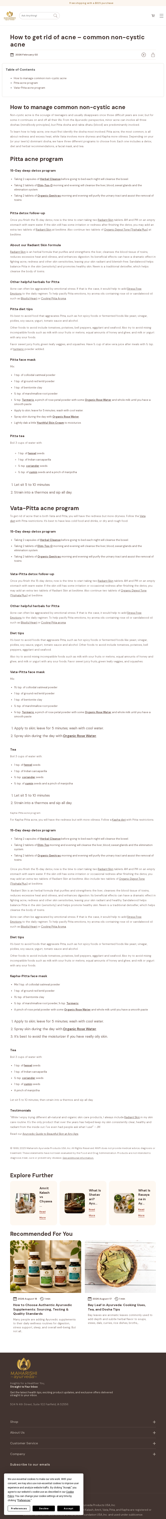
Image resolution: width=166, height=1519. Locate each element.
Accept (68, 1508)
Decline (44, 1508)
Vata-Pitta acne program (29, 87)
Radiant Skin (105, 581)
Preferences (19, 1508)
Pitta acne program (26, 83)
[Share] (153, 55)
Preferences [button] (24, 1500)
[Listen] (144, 55)
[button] (39, 15)
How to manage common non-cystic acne (40, 78)
